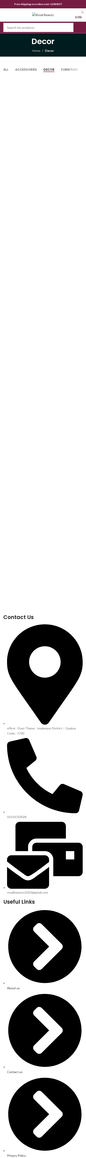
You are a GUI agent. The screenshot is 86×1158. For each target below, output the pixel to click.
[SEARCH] (78, 27)
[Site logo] (43, 14)
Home (36, 50)
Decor (49, 50)
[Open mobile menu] (5, 15)
